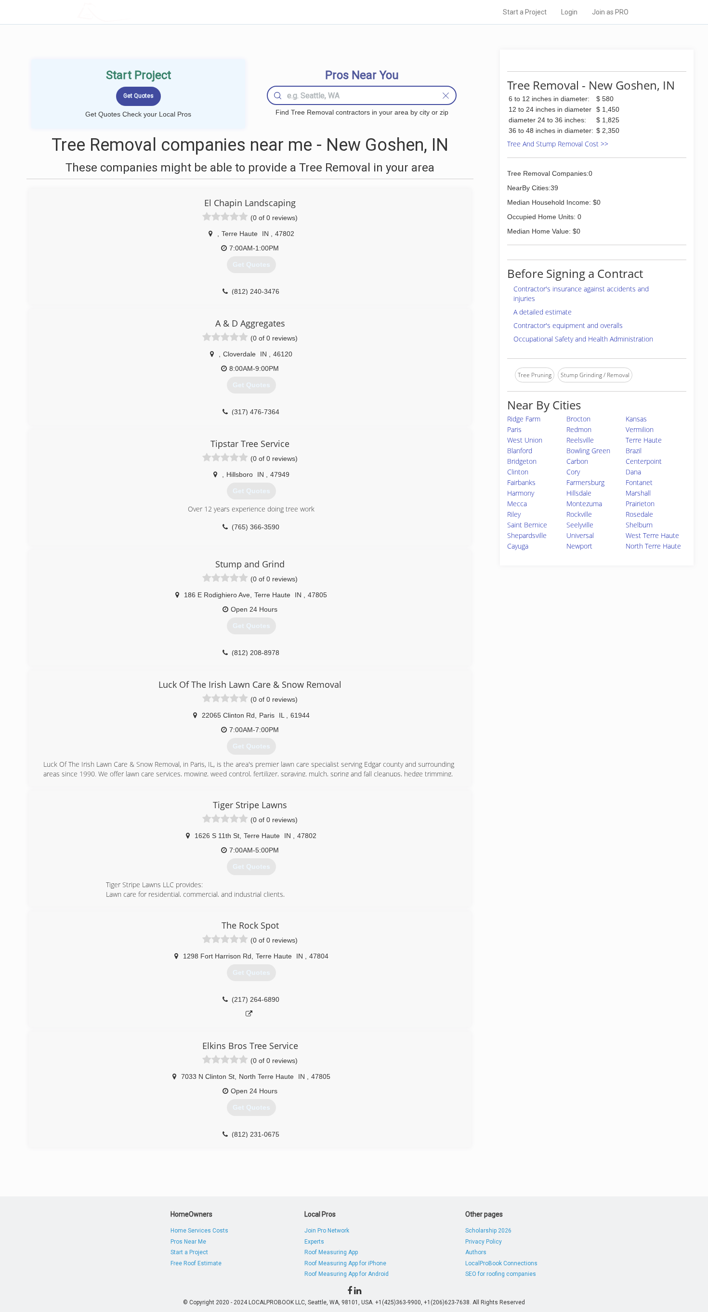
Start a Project (525, 12)
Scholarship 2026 (488, 1230)
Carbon (577, 461)
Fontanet (639, 482)
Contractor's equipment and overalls (568, 325)
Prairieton (640, 503)
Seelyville (579, 524)
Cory (573, 471)
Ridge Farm (523, 418)
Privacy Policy (483, 1241)
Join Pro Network (326, 1230)
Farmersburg (585, 482)
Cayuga (517, 546)
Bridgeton (522, 461)
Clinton (517, 471)
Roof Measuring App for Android (346, 1274)
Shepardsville (527, 535)
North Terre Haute (653, 546)
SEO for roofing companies (500, 1274)
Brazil (634, 450)
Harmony (520, 493)
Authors (475, 1252)
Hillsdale (578, 493)
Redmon (578, 429)
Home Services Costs (199, 1230)
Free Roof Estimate (196, 1263)
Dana (633, 471)
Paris (514, 429)
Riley (514, 514)
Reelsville (580, 440)
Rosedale (639, 514)
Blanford (519, 450)
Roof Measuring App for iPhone (345, 1263)
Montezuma (584, 503)
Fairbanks (521, 482)
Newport (579, 546)
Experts (314, 1241)
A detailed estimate (542, 311)
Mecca (517, 503)
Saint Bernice (527, 524)
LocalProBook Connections (501, 1263)
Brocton (578, 418)
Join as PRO (610, 12)
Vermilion (640, 429)
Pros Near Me (188, 1241)
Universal (580, 535)
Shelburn (639, 524)
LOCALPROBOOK (133, 12)
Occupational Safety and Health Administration (583, 338)
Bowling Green (588, 450)
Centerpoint (644, 461)
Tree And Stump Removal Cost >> (557, 143)
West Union (524, 440)
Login (569, 12)
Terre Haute (644, 440)
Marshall (638, 493)
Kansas (636, 418)
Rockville (579, 514)
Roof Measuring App (331, 1252)
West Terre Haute (652, 535)
